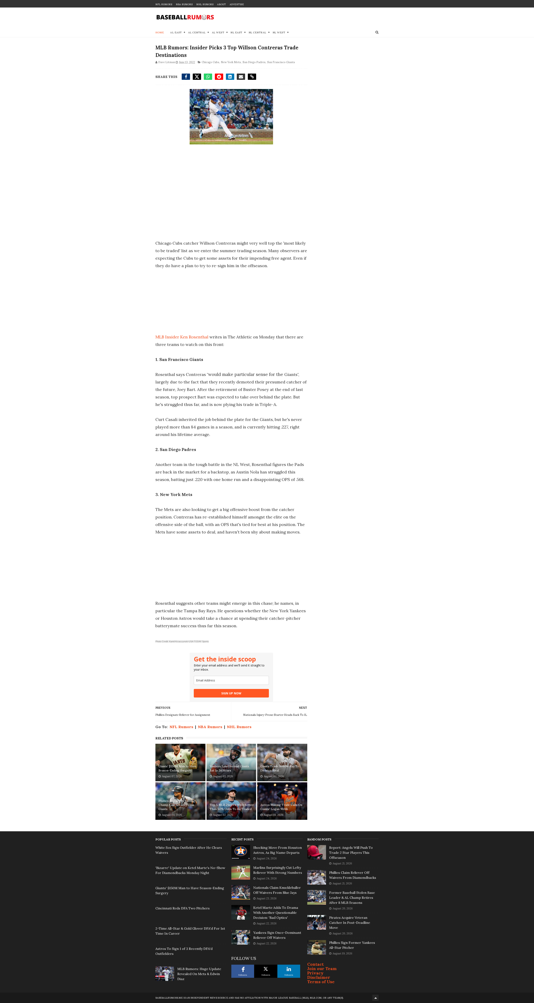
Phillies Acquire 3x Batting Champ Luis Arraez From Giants (177, 805)
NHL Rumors (204, 4)
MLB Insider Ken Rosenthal (181, 336)
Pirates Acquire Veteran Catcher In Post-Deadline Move (349, 922)
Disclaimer (318, 977)
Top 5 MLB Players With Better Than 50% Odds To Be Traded (232, 807)
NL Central (257, 32)
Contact (315, 964)
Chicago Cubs (210, 62)
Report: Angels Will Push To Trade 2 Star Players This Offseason (351, 852)
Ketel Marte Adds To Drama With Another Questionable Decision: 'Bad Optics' (275, 912)
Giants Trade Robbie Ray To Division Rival (279, 768)
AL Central (197, 32)
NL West (279, 32)
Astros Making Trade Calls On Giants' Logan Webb (281, 807)
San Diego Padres (254, 62)
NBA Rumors (184, 4)
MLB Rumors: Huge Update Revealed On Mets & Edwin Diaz (199, 974)
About (221, 4)
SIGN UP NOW (231, 693)
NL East (236, 32)
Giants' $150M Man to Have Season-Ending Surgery (177, 768)
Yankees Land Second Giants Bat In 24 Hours (229, 768)
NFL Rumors (163, 4)
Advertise (237, 4)
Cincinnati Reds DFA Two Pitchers (182, 908)
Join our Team (322, 968)
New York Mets (231, 62)
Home (159, 32)
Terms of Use (321, 981)
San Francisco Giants (281, 62)
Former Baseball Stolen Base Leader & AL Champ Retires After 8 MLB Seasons (352, 897)
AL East (176, 32)
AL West (218, 32)
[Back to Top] (375, 998)
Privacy (315, 972)
